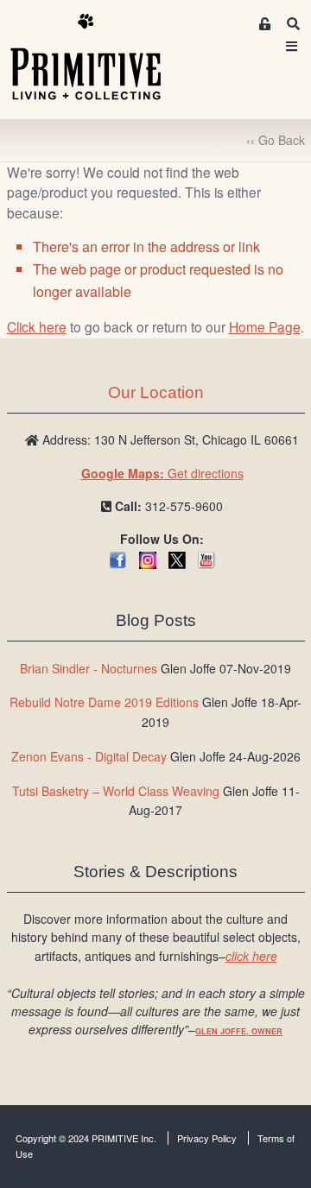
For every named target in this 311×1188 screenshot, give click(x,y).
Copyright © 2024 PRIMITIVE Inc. (86, 1138)
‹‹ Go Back (275, 139)
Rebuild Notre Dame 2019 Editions (104, 702)
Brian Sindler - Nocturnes (88, 668)
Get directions (162, 473)
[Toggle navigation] (292, 46)
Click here (37, 326)
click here (251, 955)
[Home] (98, 57)
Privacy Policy (207, 1138)
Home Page (265, 326)
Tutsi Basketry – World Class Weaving (115, 790)
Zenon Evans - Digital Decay (89, 756)
